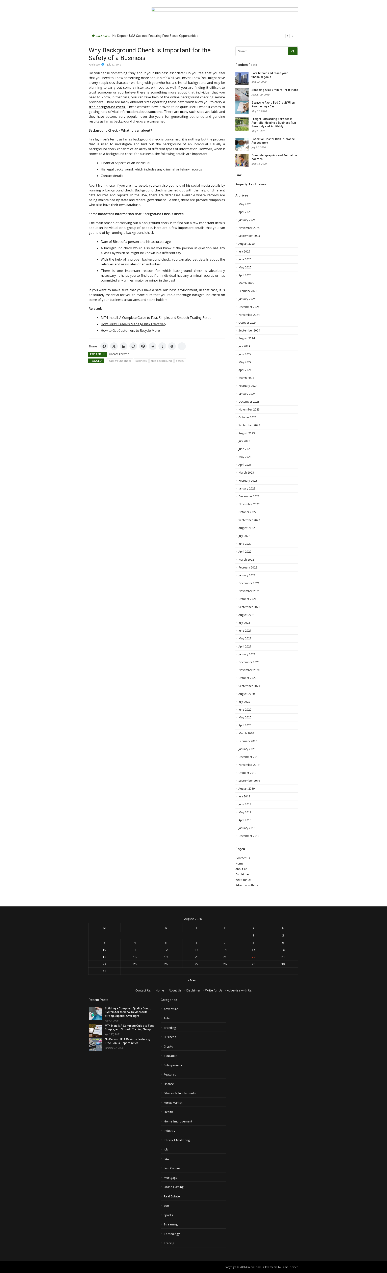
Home (239, 863)
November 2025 (249, 228)
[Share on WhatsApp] (133, 346)
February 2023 (247, 480)
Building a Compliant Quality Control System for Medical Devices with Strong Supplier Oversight (128, 1012)
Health (168, 1112)
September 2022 (249, 520)
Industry (169, 1131)
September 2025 (249, 236)
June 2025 (244, 259)
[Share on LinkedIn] (123, 346)
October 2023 (247, 417)
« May (191, 980)
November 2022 (249, 504)
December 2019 (248, 757)
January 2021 (246, 654)
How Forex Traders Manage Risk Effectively (133, 324)
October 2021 (247, 599)
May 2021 (244, 638)
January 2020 (246, 749)
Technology (172, 1234)
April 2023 (244, 465)
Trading (169, 1243)
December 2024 (248, 307)
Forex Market (173, 1103)
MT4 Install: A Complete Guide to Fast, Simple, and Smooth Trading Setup (156, 317)
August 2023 (246, 433)
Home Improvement (178, 1121)
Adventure (171, 1009)
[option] (203, 36)
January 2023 (246, 488)
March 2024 (246, 378)
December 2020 (248, 662)
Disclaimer (242, 874)
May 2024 (244, 362)
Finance (169, 1084)
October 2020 (247, 678)
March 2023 (246, 472)
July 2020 (244, 702)
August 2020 (246, 694)
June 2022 (244, 544)
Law (166, 1159)
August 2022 (246, 528)
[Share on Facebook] (104, 346)
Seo (166, 1206)
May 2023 (244, 457)
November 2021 (249, 591)
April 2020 (244, 725)
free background (161, 361)
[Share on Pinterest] (143, 346)
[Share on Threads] (172, 346)
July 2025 (244, 251)
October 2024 (247, 322)
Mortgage (171, 1177)
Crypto (168, 1046)
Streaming (171, 1224)
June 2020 (244, 709)
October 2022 (247, 512)
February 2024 (247, 386)
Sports (168, 1215)
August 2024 (246, 338)
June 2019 (244, 804)
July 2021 (244, 623)
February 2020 (247, 741)
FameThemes (290, 1267)
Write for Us (243, 880)
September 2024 (249, 330)
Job (166, 1149)
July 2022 (244, 536)
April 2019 (244, 820)
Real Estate (172, 1196)
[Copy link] (182, 346)
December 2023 (248, 401)
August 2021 (246, 615)
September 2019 (249, 781)
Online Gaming (174, 1187)
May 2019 (244, 812)
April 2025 (244, 275)
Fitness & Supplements (180, 1093)
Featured (170, 1074)
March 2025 (246, 283)
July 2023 (244, 441)
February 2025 (247, 291)
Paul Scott (94, 64)
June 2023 (244, 449)
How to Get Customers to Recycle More (130, 330)
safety (180, 361)
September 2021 (249, 607)
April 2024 (244, 370)
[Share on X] (114, 346)
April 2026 (244, 212)
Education (170, 1056)
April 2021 (244, 646)
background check (120, 361)
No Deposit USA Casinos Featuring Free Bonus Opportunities (155, 36)
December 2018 (248, 836)
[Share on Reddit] (152, 346)
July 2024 (244, 346)
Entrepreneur (173, 1065)
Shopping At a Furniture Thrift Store (275, 89)
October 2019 (247, 773)
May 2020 (244, 717)
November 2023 (249, 409)
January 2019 (246, 828)
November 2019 (249, 765)
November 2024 (249, 315)
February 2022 (247, 567)
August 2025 (246, 243)
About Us (241, 869)
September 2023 (249, 425)
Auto (167, 1018)
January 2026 (246, 220)
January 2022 (246, 575)
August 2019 (246, 788)
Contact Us (242, 858)
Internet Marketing (177, 1140)
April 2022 (244, 551)
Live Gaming (172, 1168)
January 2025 (246, 299)
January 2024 (246, 394)
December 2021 (248, 583)
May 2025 (244, 267)
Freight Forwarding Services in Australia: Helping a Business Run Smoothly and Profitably (274, 122)
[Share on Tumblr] (162, 346)
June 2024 (244, 354)
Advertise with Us (246, 885)
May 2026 (244, 204)
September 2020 (249, 686)
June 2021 (244, 630)
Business (141, 361)
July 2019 (244, 796)
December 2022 (248, 496)
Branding (170, 1028)
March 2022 (246, 559)
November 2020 (249, 670)
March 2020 (246, 733)
